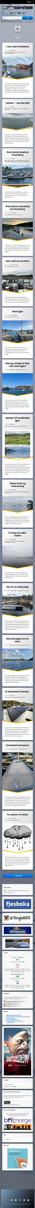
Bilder (8, 108)
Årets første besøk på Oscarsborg (17, 153)
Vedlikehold (26, 161)
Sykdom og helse (15, 161)
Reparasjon (12, 53)
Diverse (12, 52)
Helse (21, 108)
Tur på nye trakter (10, 1022)
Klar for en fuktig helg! (17, 587)
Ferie (15, 52)
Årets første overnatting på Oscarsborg (17, 207)
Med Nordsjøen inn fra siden (17, 640)
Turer (6, 109)
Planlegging (25, 108)
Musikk (13, 820)
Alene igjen (17, 311)
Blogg (8, 52)
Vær (8, 109)
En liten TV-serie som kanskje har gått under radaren (18, 1016)
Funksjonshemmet (21, 160)
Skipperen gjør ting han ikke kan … (14, 1015)
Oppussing (7, 53)
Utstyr (18, 697)
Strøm (18, 214)
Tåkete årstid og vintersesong (17, 484)
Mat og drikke (8, 161)
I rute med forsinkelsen (17, 46)
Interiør (23, 52)
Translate (14, 1086)
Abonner (7, 1102)
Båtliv (6, 52)
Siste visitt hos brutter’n (18, 261)
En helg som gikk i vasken (17, 534)
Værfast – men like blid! (17, 103)
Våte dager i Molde (10, 1018)
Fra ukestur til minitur (17, 814)
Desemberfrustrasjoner (17, 745)
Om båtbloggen (20, 491)
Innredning (19, 52)
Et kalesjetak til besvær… (17, 691)
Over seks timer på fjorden (12, 1019)
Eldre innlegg (18, 875)
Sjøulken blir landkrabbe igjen (17, 419)
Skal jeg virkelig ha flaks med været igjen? (17, 364)
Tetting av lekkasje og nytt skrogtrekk (14, 1021)
